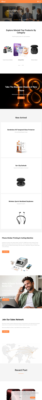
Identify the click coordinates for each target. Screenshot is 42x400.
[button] (19, 65)
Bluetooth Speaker (34, 59)
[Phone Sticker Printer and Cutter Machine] (21, 21)
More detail (21, 97)
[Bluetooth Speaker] (34, 50)
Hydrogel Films (7, 59)
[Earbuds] (21, 50)
